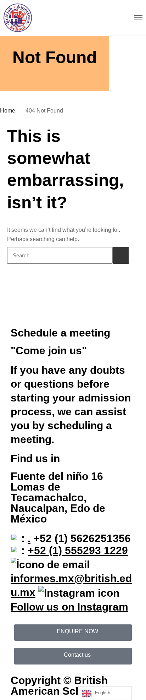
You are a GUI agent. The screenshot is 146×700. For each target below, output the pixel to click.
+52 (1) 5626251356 (80, 538)
